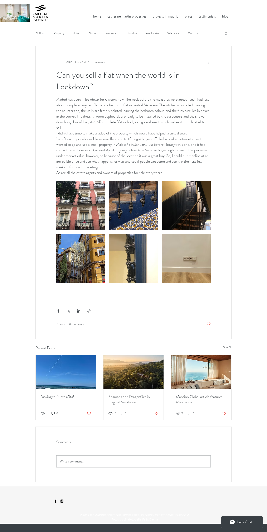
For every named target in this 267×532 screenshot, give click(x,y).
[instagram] (62, 501)
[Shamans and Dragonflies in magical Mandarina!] (133, 372)
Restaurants (113, 33)
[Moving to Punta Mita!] (66, 372)
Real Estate (152, 33)
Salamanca (173, 33)
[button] (226, 33)
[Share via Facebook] (58, 311)
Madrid (93, 33)
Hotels (77, 33)
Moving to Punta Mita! (57, 396)
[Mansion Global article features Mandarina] (201, 372)
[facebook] (55, 501)
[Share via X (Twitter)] (69, 311)
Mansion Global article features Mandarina (199, 399)
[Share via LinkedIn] (79, 311)
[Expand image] (80, 205)
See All (227, 347)
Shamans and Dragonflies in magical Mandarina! (129, 399)
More (191, 33)
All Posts (40, 33)
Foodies (132, 33)
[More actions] (208, 62)
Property (59, 33)
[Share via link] (89, 311)
